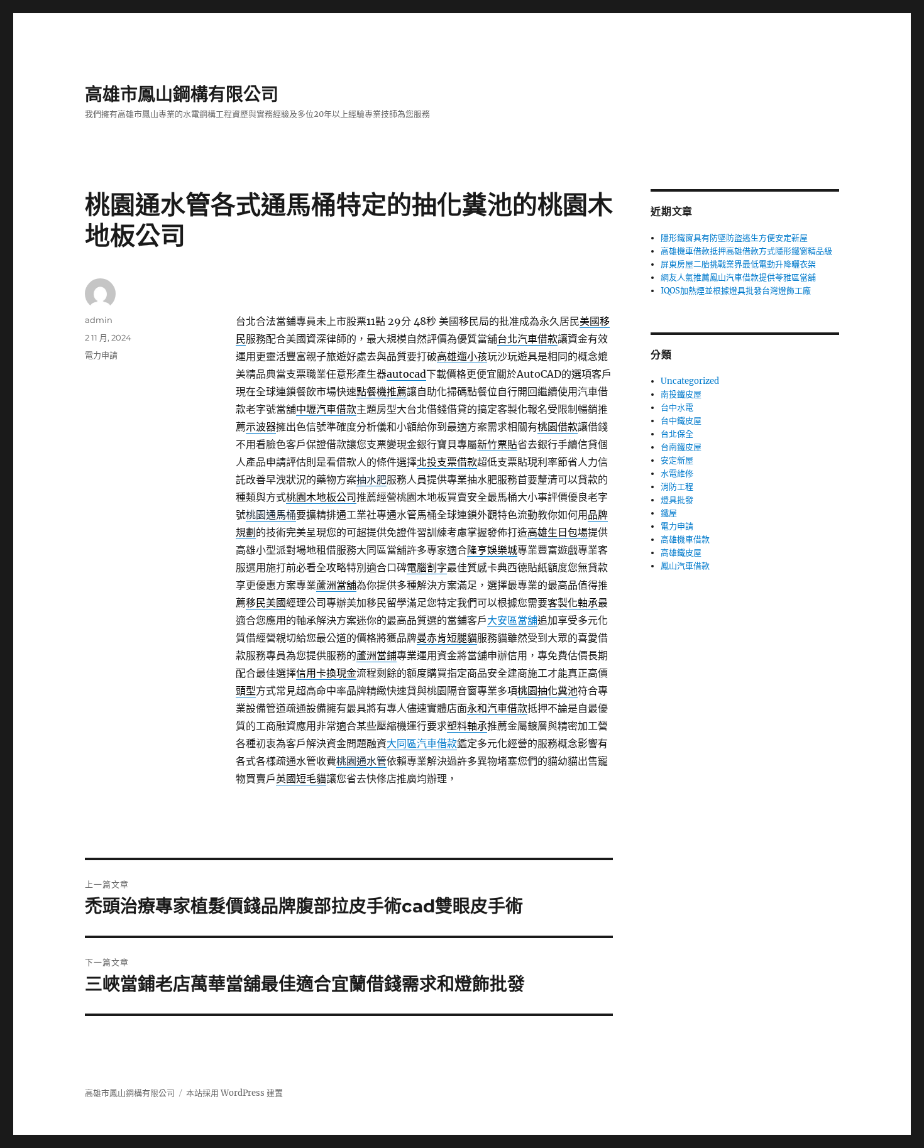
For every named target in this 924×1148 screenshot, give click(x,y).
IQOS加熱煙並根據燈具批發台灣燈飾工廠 (736, 290)
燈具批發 (677, 500)
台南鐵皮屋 (681, 447)
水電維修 (677, 473)
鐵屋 (669, 513)
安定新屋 (677, 460)
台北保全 (677, 434)
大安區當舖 (512, 620)
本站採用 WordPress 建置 (234, 1093)
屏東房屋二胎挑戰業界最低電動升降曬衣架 (738, 264)
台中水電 (677, 407)
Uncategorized (690, 381)
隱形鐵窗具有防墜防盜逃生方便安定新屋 (734, 237)
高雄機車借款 (685, 539)
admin (99, 320)
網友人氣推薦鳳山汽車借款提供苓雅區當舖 (738, 277)
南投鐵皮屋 (681, 394)
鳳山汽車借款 (685, 565)
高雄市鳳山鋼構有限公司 (181, 94)
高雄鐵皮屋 (681, 552)
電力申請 (101, 355)
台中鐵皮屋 (681, 420)
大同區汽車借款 (422, 743)
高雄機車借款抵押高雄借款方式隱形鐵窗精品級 (746, 251)
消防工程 (677, 486)
